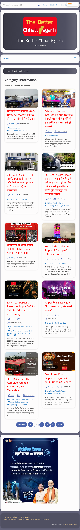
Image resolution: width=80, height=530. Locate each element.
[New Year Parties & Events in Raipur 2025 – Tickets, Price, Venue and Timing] (21, 290)
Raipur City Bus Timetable (18, 404)
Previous (21, 424)
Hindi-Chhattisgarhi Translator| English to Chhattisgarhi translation (26, 519)
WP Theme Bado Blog (70, 524)
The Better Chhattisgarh (40, 40)
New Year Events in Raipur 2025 (20, 331)
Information (64, 5)
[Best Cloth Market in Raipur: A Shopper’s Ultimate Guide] (58, 233)
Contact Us (7, 517)
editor (12, 194)
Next (60, 424)
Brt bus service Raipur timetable (21, 399)
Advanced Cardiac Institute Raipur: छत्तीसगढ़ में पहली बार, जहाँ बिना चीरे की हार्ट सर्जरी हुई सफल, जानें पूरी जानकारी (59, 118)
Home (8, 71)
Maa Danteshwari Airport (18, 130)
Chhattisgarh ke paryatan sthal (58, 205)
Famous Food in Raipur (55, 393)
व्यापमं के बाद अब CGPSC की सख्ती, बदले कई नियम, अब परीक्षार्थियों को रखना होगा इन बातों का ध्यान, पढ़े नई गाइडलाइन (20, 182)
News (45, 5)
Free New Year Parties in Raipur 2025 (19, 327)
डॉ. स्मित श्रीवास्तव (52, 135)
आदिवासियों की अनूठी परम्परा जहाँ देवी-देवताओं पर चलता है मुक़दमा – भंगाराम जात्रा (20, 248)
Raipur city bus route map (18, 402)
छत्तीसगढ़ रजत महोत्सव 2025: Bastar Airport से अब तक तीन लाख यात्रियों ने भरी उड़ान (21, 114)
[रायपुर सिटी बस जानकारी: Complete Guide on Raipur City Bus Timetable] (21, 364)
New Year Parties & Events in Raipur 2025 (18, 334)
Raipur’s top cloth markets (56, 263)
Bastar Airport (14, 128)
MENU (6, 59)
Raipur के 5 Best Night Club (56, 323)
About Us (16, 517)
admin (12, 123)
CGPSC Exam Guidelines (18, 199)
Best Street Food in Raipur (56, 391)
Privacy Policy (25, 517)
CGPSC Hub (53, 5)
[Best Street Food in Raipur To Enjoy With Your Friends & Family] (58, 361)
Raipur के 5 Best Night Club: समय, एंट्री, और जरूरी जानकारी (58, 306)
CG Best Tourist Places (55, 203)
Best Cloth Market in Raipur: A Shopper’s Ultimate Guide (57, 250)
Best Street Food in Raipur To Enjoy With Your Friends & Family (58, 378)
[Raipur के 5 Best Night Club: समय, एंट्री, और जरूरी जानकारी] (58, 290)
